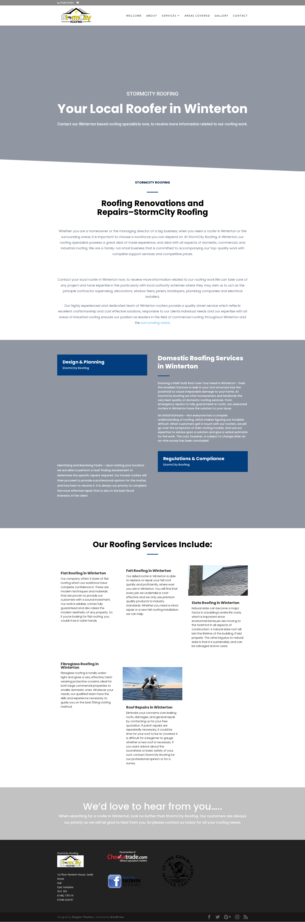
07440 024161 (65, 899)
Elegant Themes (82, 917)
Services (169, 15)
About (151, 15)
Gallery (221, 15)
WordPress (117, 917)
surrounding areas (155, 322)
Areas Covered (197, 15)
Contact (240, 15)
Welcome (134, 15)
